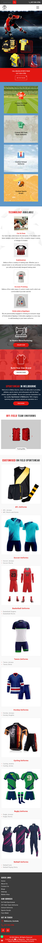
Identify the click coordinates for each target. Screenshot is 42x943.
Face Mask (5, 913)
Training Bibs (21, 449)
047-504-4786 (35, 2)
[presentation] (10, 436)
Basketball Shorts (9, 614)
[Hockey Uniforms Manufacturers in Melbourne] (21, 687)
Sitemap (4, 892)
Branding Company (27, 941)
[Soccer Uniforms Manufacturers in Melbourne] (21, 535)
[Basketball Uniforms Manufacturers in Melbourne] (21, 585)
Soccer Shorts (8, 563)
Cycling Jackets (8, 764)
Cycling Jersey (8, 766)
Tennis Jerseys (8, 662)
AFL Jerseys (7, 510)
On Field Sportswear (8, 902)
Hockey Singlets (8, 715)
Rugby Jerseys (8, 814)
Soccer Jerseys (8, 561)
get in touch (21, 78)
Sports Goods (6, 910)
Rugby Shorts (7, 816)
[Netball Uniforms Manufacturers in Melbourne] (21, 839)
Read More (21, 403)
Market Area (5, 894)
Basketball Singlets (9, 611)
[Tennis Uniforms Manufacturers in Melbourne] (21, 636)
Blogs (3, 889)
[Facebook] (3, 930)
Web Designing (31, 939)
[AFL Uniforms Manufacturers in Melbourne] (21, 484)
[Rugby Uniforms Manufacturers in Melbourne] (21, 788)
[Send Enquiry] (1, 940)
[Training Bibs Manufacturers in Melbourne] (21, 434)
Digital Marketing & (14, 941)
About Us (4, 884)
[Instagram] (8, 930)
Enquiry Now (21, 345)
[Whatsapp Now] (1, 936)
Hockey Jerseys (8, 713)
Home (3, 881)
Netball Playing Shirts (10, 867)
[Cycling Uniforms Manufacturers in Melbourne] (21, 738)
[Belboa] (4, 7)
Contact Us (5, 886)
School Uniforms (7, 908)
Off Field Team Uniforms (9, 905)
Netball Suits (7, 865)
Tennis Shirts (7, 664)
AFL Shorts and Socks (10, 512)
